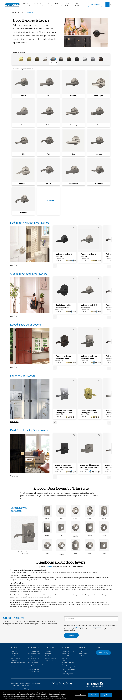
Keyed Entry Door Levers (25, 325)
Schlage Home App (33, 669)
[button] (85, 32)
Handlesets (14, 660)
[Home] (12, 5)
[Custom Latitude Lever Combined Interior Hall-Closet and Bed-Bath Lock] (63, 448)
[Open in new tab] (94, 684)
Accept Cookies (106, 695)
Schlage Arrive (32, 660)
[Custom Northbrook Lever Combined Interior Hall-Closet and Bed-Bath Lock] (88, 448)
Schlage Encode (32, 656)
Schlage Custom (49, 660)
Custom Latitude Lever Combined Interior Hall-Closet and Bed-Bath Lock (64, 466)
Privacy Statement (78, 627)
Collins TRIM (84, 469)
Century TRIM (84, 360)
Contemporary (49, 651)
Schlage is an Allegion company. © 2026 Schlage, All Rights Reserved (21, 690)
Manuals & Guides (67, 656)
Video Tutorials (66, 658)
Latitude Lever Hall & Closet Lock (89, 306)
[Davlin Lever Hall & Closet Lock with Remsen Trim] (63, 290)
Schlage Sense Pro (33, 651)
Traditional (48, 654)
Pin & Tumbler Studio (17, 667)
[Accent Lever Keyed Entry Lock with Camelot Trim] (63, 341)
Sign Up (71, 635)
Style (47, 3)
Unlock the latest (13, 617)
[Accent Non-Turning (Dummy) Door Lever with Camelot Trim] (88, 394)
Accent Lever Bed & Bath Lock (88, 255)
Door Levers (14, 656)
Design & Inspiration (51, 658)
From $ (58, 260)
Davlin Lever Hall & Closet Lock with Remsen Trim (63, 306)
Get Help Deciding (33, 671)
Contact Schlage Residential (70, 667)
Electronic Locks (15, 658)
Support (57, 3)
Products (25, 3)
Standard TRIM (59, 258)
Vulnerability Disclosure (26, 685)
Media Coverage (83, 656)
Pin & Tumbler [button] (77, 4)
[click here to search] (115, 4)
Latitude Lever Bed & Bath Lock (64, 255)
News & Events (83, 654)
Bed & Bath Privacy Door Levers (29, 223)
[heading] (24, 509)
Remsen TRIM (59, 309)
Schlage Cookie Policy (60, 698)
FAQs (63, 660)
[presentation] (65, 256)
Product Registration (68, 674)
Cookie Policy (15, 685)
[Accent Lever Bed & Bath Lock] (88, 239)
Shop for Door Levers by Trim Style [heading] (61, 488)
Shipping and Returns (68, 663)
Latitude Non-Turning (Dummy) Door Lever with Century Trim (64, 412)
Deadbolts (14, 651)
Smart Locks (37, 3)
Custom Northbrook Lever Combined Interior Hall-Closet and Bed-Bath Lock (89, 466)
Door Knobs (14, 654)
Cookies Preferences (80, 695)
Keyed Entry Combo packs (18, 663)
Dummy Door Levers (22, 376)
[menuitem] (19, 651)
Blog (80, 651)
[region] (61, 695)
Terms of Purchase (24, 683)
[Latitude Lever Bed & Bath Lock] (63, 239)
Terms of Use (97, 627)
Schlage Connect (33, 663)
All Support (66, 648)
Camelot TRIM (59, 360)
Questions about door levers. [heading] (61, 562)
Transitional (48, 656)
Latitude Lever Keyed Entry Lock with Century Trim (89, 357)
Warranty (64, 665)
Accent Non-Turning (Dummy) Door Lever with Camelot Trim (89, 412)
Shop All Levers (48, 200)
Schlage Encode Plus (34, 654)
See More (14, 265)
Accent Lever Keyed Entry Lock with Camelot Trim (63, 357)
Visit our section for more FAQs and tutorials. (61, 567)
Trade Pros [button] (67, 4)
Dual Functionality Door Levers (29, 430)
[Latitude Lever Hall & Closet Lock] (88, 290)
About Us (82, 648)
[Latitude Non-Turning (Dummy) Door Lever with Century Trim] (63, 394)
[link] (111, 4)
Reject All (93, 695)
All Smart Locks (33, 648)
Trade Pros (100, 648)
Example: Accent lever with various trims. (24, 552)
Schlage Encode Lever (34, 658)
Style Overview (50, 648)
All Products (15, 648)
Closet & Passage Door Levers (28, 274)
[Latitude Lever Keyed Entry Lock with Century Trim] (88, 341)
